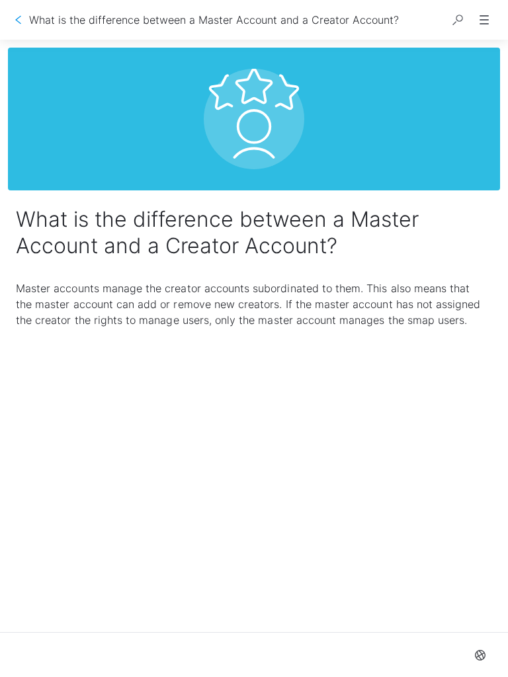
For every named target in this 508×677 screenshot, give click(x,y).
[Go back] (18, 20)
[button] (458, 20)
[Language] (480, 655)
